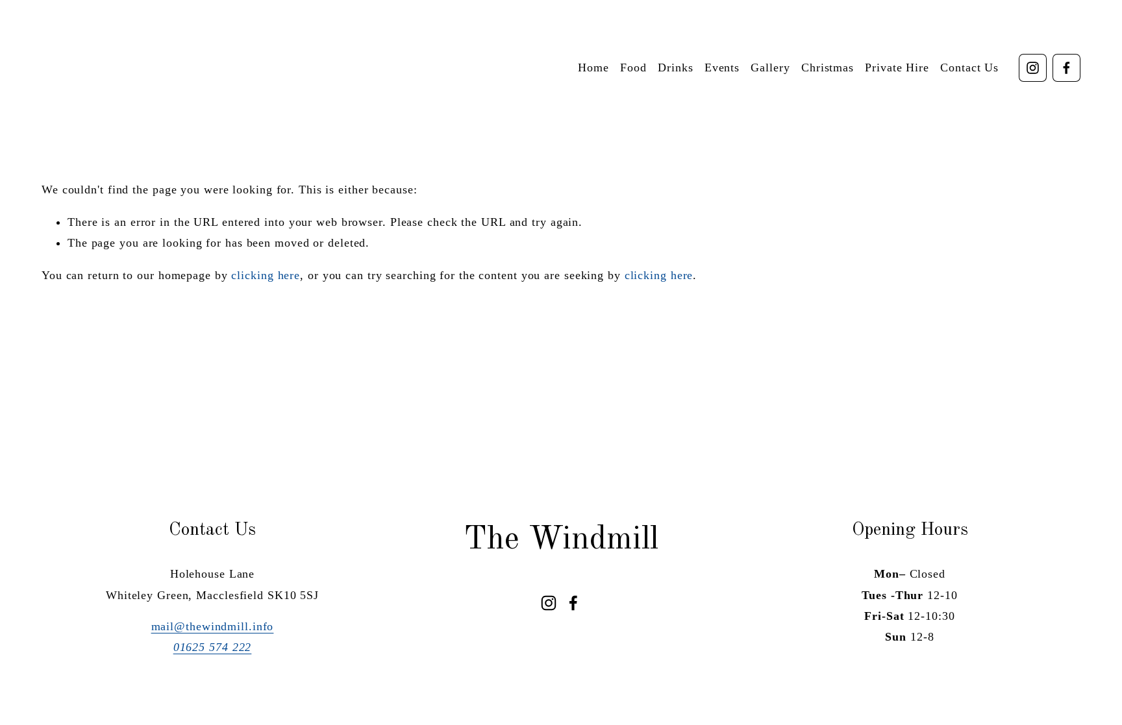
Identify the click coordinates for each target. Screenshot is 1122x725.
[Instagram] (1033, 68)
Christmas (827, 67)
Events (722, 67)
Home (593, 67)
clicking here (265, 275)
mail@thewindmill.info (212, 626)
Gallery (770, 67)
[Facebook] (1066, 68)
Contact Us (969, 67)
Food (633, 67)
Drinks (675, 67)
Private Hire (897, 67)
